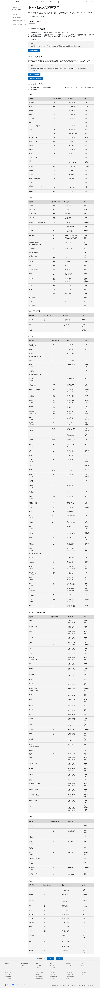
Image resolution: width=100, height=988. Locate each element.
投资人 (82, 974)
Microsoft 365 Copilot (53, 978)
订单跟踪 (22, 970)
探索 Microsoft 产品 (8, 976)
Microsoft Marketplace (69, 974)
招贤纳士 (82, 965)
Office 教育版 (38, 974)
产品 (32, 1)
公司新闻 (82, 970)
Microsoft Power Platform (70, 976)
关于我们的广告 (74, 985)
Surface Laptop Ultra (8, 970)
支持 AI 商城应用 (68, 970)
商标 (69, 985)
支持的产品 (14, 14)
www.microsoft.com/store (57, 88)
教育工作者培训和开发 (39, 976)
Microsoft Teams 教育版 (40, 970)
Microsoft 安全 (52, 967)
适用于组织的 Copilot (8, 972)
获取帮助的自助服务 (16, 17)
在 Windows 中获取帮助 (35, 78)
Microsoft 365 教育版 (39, 972)
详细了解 (30, 16)
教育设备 (37, 967)
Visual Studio (68, 980)
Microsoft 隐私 (83, 972)
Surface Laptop (7, 967)
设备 (36, 1)
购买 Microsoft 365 (54, 1)
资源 (46, 1)
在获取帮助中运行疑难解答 (18, 21)
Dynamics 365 (52, 972)
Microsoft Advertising (53, 976)
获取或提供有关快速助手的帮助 (19, 24)
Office (28, 1)
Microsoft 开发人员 (69, 965)
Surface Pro (7, 965)
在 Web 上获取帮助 (34, 74)
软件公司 (67, 978)
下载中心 (22, 967)
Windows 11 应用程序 (8, 978)
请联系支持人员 (15, 7)
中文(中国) (8, 984)
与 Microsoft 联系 (55, 985)
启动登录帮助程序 (34, 50)
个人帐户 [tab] (32, 21)
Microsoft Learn (68, 967)
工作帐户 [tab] (38, 21)
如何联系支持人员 (16, 9)
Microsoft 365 (22, 1)
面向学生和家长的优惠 (39, 978)
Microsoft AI (52, 965)
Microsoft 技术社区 (69, 972)
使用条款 (64, 985)
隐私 (60, 985)
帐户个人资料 (23, 965)
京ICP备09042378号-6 (82, 985)
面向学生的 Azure (39, 980)
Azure (51, 970)
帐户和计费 (41, 1)
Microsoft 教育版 (38, 965)
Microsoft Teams (53, 980)
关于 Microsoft (83, 967)
